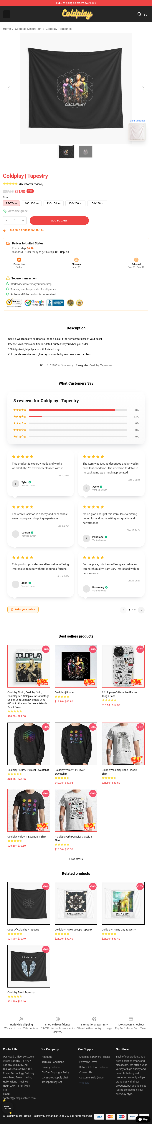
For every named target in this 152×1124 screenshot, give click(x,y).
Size (5, 197)
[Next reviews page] (141, 610)
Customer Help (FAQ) (91, 1077)
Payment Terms (88, 1061)
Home (7, 29)
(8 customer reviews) (31, 184)
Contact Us (85, 1072)
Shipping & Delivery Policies (94, 1056)
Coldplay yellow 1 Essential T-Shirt (26, 836)
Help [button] (145, 1119)
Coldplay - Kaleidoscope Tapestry (73, 929)
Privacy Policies (51, 1067)
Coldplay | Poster (64, 692)
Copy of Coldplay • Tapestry (23, 929)
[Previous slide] (9, 88)
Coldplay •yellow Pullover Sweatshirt (28, 769)
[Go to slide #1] (66, 152)
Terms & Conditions (53, 1061)
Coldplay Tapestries (59, 29)
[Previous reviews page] (123, 610)
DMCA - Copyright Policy (56, 1072)
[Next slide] (143, 88)
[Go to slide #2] (86, 152)
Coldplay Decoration (28, 29)
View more (76, 859)
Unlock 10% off (7, 1108)
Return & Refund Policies (93, 1067)
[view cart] (145, 14)
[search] (139, 14)
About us (47, 1056)
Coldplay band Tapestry (21, 992)
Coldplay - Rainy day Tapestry (119, 929)
